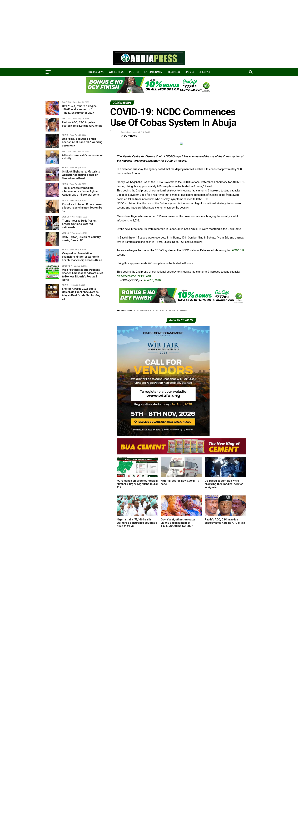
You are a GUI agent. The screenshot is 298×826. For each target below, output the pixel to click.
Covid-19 (162, 311)
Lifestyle (204, 72)
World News (116, 72)
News (184, 311)
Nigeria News (96, 72)
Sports (189, 72)
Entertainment (153, 72)
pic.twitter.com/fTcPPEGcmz (134, 276)
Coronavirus (146, 311)
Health (174, 311)
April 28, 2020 (152, 280)
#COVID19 (238, 250)
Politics (134, 72)
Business (174, 72)
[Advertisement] (103, 24)
